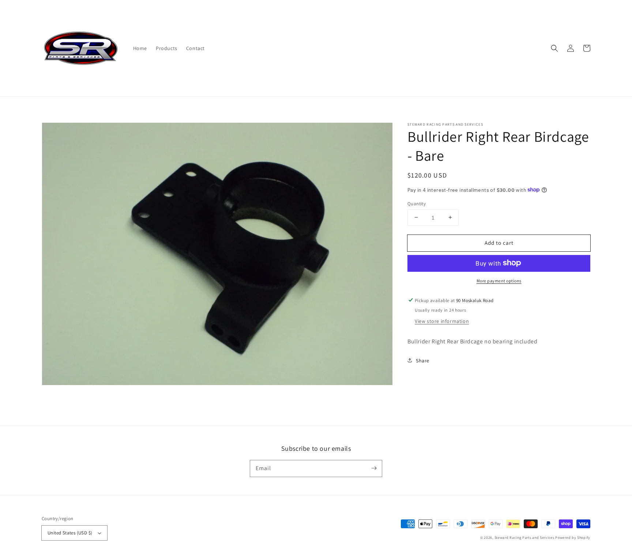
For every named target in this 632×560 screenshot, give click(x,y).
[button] (554, 48)
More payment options (499, 280)
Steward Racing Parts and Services (525, 537)
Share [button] (422, 360)
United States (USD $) (70, 533)
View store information (442, 320)
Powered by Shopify (572, 537)
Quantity (416, 203)
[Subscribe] (374, 468)
